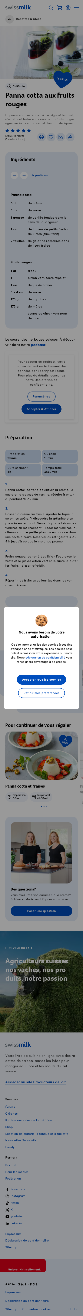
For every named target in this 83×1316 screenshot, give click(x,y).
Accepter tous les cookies (41, 679)
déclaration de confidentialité (45, 657)
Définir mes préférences (41, 693)
